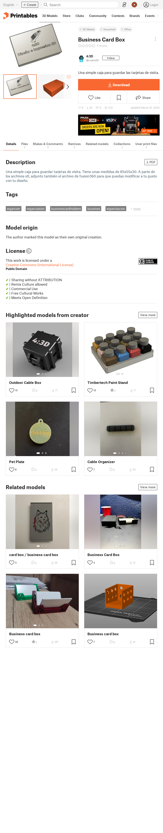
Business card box (24, 634)
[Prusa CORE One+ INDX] (119, 125)
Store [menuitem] (66, 16)
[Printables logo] (20, 15)
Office (127, 29)
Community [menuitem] (98, 16)
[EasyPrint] (124, 4)
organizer (13, 208)
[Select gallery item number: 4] (126, 453)
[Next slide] (67, 86)
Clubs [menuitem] (80, 16)
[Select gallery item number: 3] (46, 374)
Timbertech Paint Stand (107, 383)
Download (121, 85)
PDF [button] (152, 162)
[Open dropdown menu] (155, 39)
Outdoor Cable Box (25, 383)
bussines (93, 208)
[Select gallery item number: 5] (49, 625)
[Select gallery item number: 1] (38, 374)
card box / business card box (33, 555)
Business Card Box (103, 555)
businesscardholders (66, 208)
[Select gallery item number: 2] (42, 374)
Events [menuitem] (150, 16)
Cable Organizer (101, 462)
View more (148, 315)
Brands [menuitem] (134, 16)
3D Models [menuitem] (50, 16)
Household (109, 29)
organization (36, 208)
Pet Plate (16, 462)
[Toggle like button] (11, 390)
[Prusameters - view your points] (134, 4)
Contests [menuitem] (118, 16)
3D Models (89, 29)
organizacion (116, 208)
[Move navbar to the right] (157, 15)
